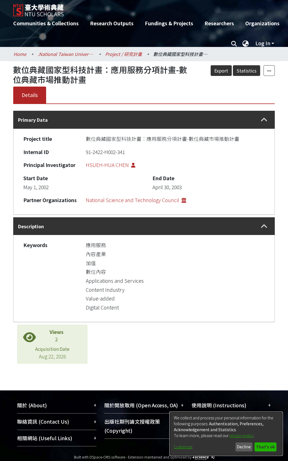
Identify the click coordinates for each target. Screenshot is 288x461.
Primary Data (33, 119)
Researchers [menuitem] (219, 23)
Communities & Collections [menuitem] (46, 23)
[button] (264, 119)
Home (20, 54)
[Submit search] (233, 43)
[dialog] (226, 433)
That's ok (265, 446)
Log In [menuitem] (262, 43)
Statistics (246, 70)
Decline (244, 446)
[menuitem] (245, 43)
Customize (183, 446)
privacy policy (241, 435)
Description (31, 226)
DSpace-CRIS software (107, 457)
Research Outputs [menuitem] (112, 23)
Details (30, 94)
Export (221, 70)
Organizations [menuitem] (262, 23)
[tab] (144, 119)
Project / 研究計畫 (123, 54)
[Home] (139, 8)
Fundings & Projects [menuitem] (169, 23)
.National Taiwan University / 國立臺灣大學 (66, 54)
